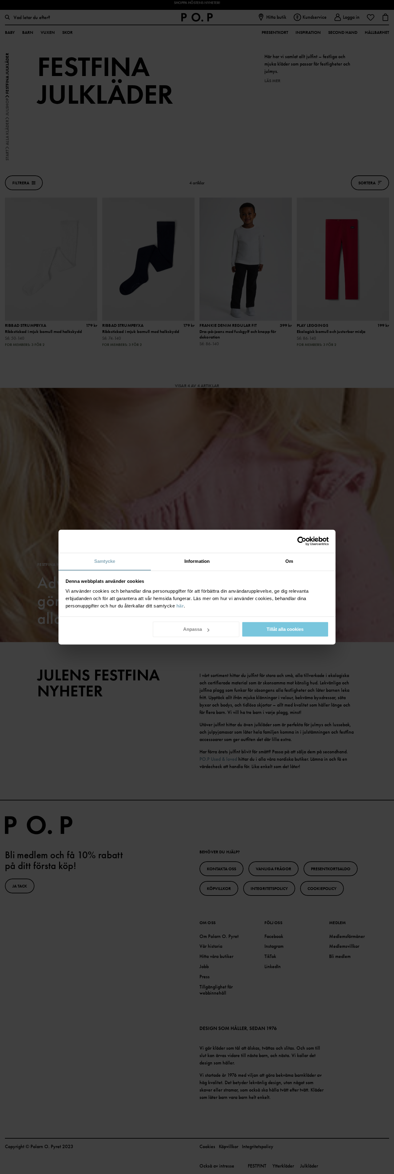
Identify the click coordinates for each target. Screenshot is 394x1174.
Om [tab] (289, 561)
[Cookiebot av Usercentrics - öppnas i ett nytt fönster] (302, 541)
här (180, 605)
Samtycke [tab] (104, 561)
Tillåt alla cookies (285, 629)
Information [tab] (197, 561)
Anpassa (192, 629)
